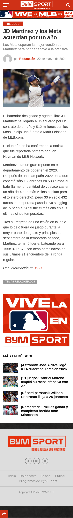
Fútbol (60, 476)
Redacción (27, 58)
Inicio (12, 476)
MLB (38, 268)
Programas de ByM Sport (38, 481)
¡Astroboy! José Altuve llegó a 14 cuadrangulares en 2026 (44, 367)
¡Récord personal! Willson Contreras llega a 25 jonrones (44, 395)
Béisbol (45, 476)
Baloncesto (28, 476)
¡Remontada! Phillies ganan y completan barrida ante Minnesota (44, 411)
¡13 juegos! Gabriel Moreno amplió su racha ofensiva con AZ (44, 382)
